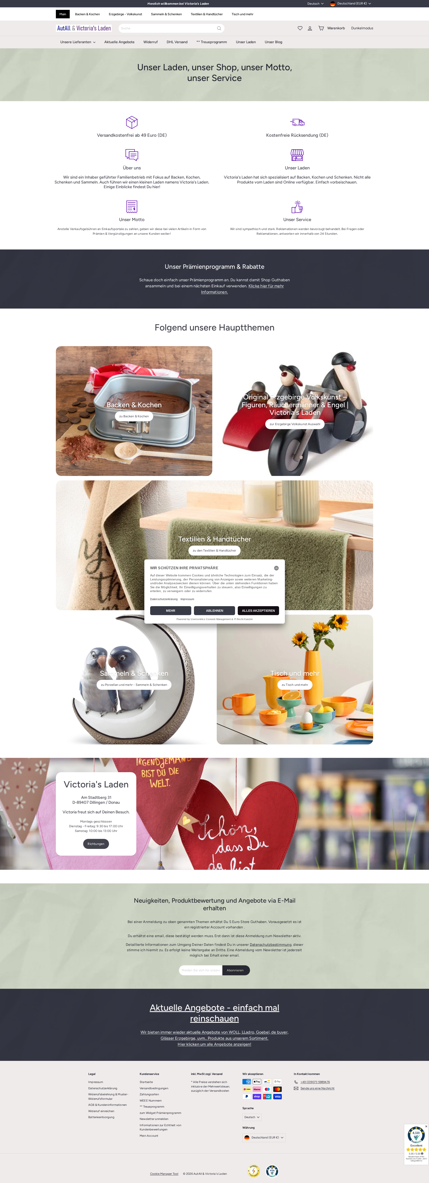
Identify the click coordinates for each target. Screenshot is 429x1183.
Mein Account (149, 1135)
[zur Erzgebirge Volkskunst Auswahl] (295, 411)
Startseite (146, 1082)
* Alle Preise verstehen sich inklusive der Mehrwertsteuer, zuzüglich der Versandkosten (210, 1086)
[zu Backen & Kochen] (134, 411)
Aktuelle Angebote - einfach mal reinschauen (214, 1013)
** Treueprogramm (211, 42)
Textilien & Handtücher (207, 14)
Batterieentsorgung (101, 1117)
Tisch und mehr (242, 14)
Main (62, 14)
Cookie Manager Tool (164, 1173)
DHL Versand (177, 42)
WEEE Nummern (151, 1100)
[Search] (219, 28)
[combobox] (171, 28)
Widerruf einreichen (101, 1111)
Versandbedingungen (154, 1088)
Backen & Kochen (87, 14)
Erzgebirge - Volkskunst (125, 14)
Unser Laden (246, 42)
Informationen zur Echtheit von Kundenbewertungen (160, 1127)
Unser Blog (273, 42)
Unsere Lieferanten (76, 42)
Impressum (95, 1082)
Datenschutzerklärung (102, 1088)
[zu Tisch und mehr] (295, 679)
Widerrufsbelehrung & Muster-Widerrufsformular (108, 1096)
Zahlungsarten (149, 1094)
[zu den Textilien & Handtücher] (214, 545)
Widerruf (150, 42)
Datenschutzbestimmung (270, 944)
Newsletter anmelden (154, 1119)
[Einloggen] (309, 28)
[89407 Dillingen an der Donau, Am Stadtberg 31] (214, 814)
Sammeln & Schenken (166, 14)
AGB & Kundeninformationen (107, 1104)
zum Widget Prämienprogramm (160, 1113)
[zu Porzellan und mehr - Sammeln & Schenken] (134, 679)
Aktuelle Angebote (119, 42)
